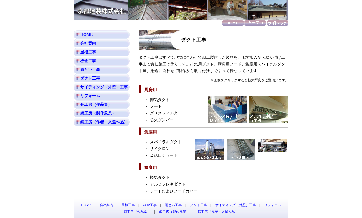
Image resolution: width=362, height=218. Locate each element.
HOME (86, 34)
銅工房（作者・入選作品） (104, 122)
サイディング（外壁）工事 (104, 87)
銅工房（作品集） (96, 104)
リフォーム (90, 96)
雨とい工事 (90, 69)
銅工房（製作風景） (98, 113)
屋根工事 (88, 52)
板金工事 (88, 61)
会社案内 (88, 43)
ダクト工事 (90, 78)
